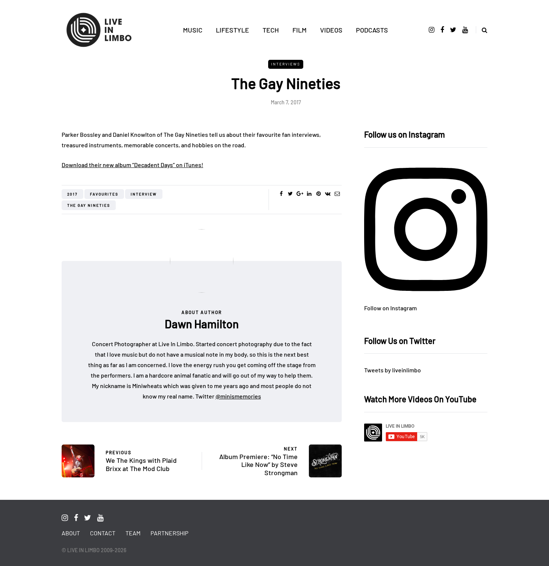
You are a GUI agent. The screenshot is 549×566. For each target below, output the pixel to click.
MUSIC (192, 30)
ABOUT (71, 532)
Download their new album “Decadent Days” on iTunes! (132, 164)
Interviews (285, 64)
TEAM (132, 532)
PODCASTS (372, 30)
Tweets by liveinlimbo (392, 369)
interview (144, 194)
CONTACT (102, 532)
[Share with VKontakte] (327, 193)
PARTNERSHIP (169, 532)
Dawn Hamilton (202, 323)
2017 (72, 194)
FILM (299, 30)
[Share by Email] (337, 193)
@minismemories (238, 396)
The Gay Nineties (88, 205)
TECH (271, 30)
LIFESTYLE (232, 30)
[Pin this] (318, 193)
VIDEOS (331, 30)
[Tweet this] (290, 193)
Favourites (104, 194)
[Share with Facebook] (281, 193)
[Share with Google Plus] (299, 193)
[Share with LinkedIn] (309, 193)
